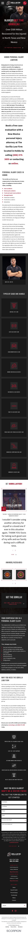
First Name (4, 802)
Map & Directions (14, 872)
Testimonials (14, 895)
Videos (14, 897)
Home (14, 887)
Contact (14, 900)
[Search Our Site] (24, 905)
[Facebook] (12, 911)
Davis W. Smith (14, 890)
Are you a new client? (7, 820)
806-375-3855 (14, 861)
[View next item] (15, 550)
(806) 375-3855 (21, 725)
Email (3, 815)
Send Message (13, 846)
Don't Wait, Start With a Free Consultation (12, 603)
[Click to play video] (3, 509)
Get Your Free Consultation (13, 48)
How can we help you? (7, 824)
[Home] (13, 3)
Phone (3, 811)
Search (4, 905)
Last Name (4, 806)
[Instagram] (15, 911)
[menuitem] (7, 926)
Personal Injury (14, 892)
